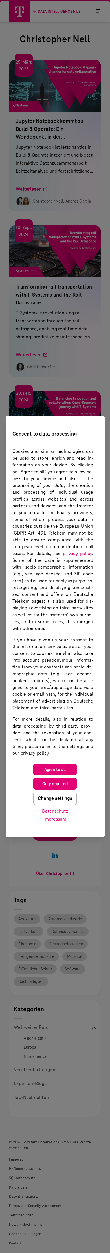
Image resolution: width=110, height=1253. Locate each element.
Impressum (54, 819)
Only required (55, 783)
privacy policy (77, 553)
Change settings (55, 798)
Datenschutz (55, 811)
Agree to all (55, 769)
